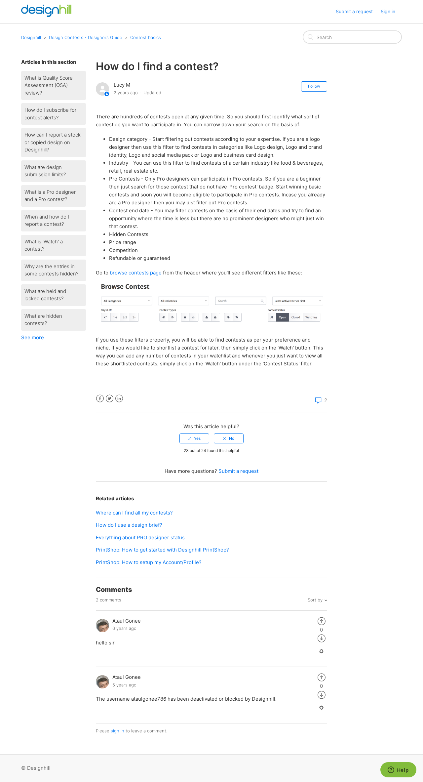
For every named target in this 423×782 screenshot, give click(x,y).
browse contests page (136, 272)
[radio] (194, 438)
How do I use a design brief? (129, 525)
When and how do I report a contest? (46, 220)
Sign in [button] (388, 11)
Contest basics (145, 37)
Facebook (100, 398)
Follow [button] (314, 86)
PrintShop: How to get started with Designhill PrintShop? (162, 550)
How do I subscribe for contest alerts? (50, 114)
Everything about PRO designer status (140, 537)
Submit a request (354, 11)
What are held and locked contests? (45, 295)
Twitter (109, 398)
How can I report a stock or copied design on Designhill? (52, 142)
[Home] (46, 15)
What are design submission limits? (45, 171)
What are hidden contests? (43, 320)
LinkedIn (119, 398)
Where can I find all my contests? (134, 513)
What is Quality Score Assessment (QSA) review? (48, 85)
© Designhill (36, 768)
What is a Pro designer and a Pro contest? (50, 196)
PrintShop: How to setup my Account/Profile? (149, 562)
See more (32, 337)
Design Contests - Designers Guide (85, 37)
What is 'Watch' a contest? (43, 245)
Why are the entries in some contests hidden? (51, 270)
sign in (117, 730)
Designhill (31, 37)
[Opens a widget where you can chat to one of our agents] (398, 770)
